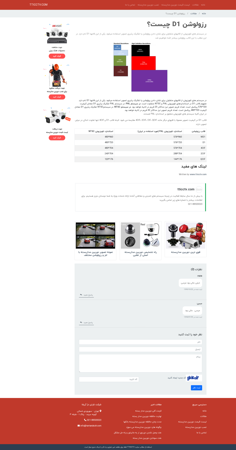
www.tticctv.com (198, 174)
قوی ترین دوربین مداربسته (185, 252)
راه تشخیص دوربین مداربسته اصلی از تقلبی (141, 254)
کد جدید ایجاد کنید (177, 377)
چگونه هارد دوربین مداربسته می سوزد (143, 427)
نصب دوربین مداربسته (148, 4)
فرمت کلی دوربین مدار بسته (148, 410)
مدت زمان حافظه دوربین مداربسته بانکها (142, 421)
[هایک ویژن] (50, 41)
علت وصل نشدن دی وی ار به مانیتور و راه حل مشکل (137, 432)
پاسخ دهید (87, 295)
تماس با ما (130, 4)
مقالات (195, 4)
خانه (203, 4)
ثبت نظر (196, 387)
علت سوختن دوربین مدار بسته (147, 438)
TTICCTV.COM (39, 5)
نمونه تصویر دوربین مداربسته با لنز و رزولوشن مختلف (95, 254)
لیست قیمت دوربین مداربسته (175, 4)
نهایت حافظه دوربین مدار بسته (146, 416)
